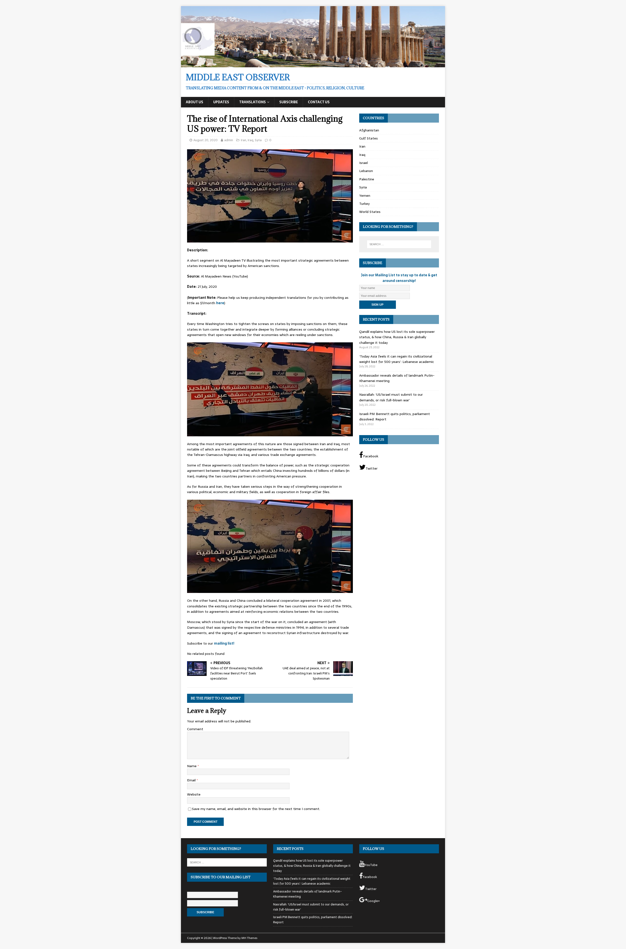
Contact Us (319, 102)
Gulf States (368, 138)
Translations (252, 102)
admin (228, 140)
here (220, 303)
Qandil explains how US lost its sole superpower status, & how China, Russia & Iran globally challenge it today (397, 337)
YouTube (371, 865)
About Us (194, 102)
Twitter (372, 468)
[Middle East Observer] (313, 64)
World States (369, 211)
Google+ (373, 900)
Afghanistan (369, 130)
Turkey (364, 203)
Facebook (370, 456)
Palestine (366, 179)
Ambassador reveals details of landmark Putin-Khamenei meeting (307, 894)
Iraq (250, 140)
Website (194, 794)
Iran (243, 140)
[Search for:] (399, 244)
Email (192, 780)
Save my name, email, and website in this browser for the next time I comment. (256, 808)
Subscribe (288, 102)
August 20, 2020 (205, 140)
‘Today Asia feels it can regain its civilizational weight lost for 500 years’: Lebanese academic (396, 359)
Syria (258, 140)
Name (192, 766)
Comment (195, 729)
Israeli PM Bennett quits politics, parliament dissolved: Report (312, 919)
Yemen (364, 195)
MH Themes (249, 938)
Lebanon (366, 171)
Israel (363, 162)
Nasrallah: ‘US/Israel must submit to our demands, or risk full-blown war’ (391, 397)
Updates (221, 102)
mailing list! (224, 643)
